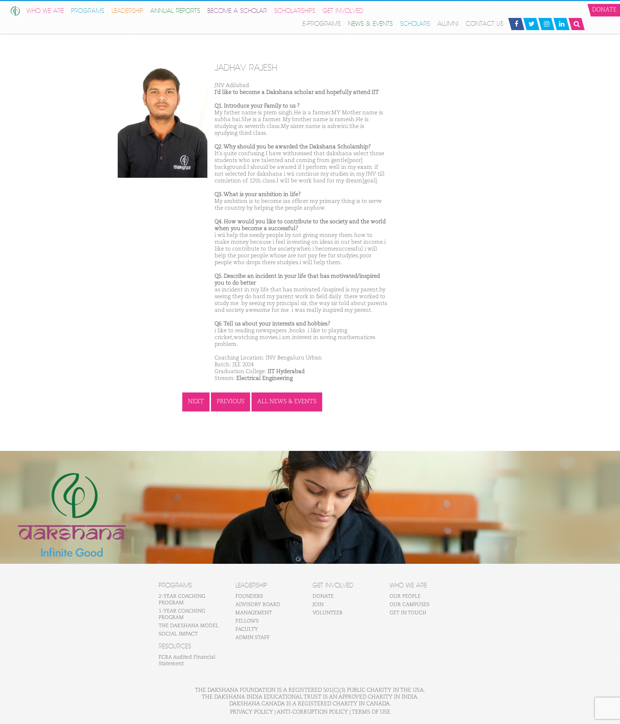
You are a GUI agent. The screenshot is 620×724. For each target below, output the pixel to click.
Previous (230, 402)
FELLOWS (247, 621)
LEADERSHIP (127, 11)
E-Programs (321, 24)
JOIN (318, 604)
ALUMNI (448, 24)
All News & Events (286, 402)
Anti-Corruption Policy (312, 712)
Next (196, 402)
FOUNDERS (249, 596)
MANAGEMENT (253, 612)
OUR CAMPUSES (409, 604)
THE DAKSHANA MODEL (189, 625)
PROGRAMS (87, 11)
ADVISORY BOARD (257, 604)
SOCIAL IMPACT (178, 634)
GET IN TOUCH (408, 612)
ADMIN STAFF (252, 637)
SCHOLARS (415, 24)
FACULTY (246, 629)
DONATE (323, 596)
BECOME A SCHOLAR (237, 11)
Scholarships (294, 11)
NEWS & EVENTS (370, 24)
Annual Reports (175, 11)
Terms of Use (371, 712)
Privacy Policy (251, 712)
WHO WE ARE (45, 11)
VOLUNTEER (328, 612)
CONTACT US (484, 24)
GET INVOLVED (343, 11)
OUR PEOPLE (405, 596)
